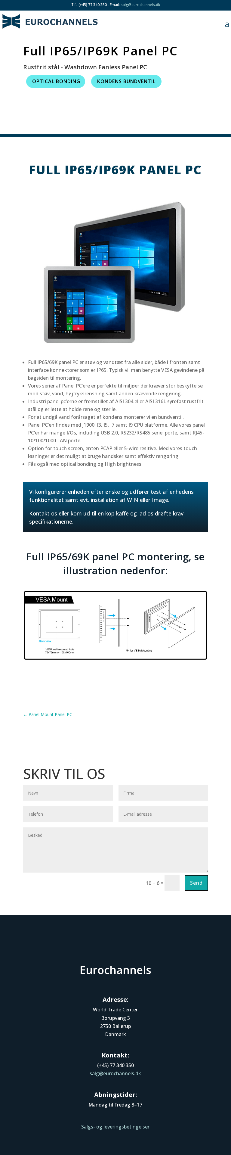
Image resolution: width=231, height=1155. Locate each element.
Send (196, 882)
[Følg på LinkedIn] (115, 946)
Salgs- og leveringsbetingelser (115, 1126)
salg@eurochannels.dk (140, 4)
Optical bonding (56, 81)
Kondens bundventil (126, 81)
